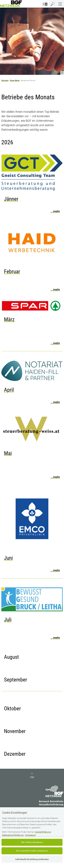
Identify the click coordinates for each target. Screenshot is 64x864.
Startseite (4, 80)
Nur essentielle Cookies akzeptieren (32, 851)
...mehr (55, 211)
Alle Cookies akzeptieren (32, 842)
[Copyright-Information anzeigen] (62, 73)
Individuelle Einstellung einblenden (32, 859)
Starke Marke (14, 80)
